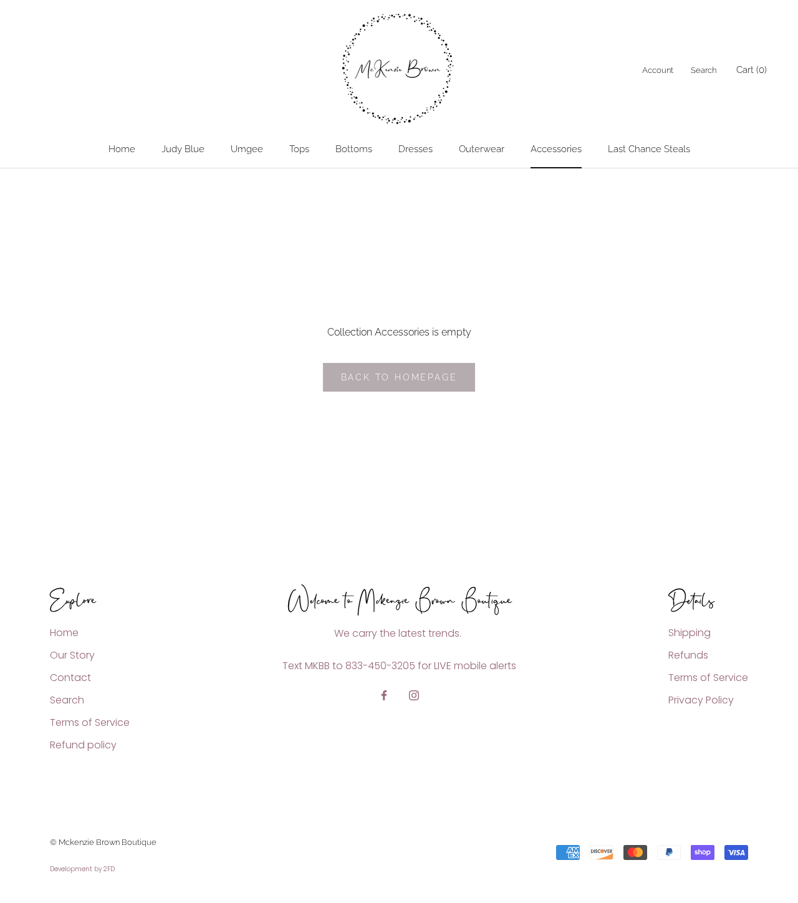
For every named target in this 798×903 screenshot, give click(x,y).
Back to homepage (399, 377)
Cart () (751, 69)
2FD (109, 869)
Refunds (688, 655)
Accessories (556, 149)
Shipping (689, 632)
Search (703, 70)
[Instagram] (414, 695)
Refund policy (83, 745)
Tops (299, 149)
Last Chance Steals (649, 149)
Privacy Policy (701, 700)
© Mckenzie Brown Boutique (103, 842)
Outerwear (481, 149)
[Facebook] (384, 695)
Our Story (72, 655)
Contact (70, 677)
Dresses (415, 149)
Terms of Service (90, 722)
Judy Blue (182, 149)
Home (121, 149)
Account (657, 70)
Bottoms (353, 149)
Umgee (247, 149)
